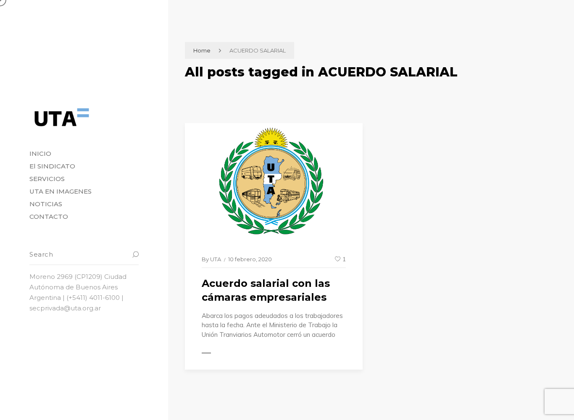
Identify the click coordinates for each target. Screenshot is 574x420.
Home (202, 50)
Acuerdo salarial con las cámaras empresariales (266, 290)
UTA (215, 259)
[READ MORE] (225, 353)
